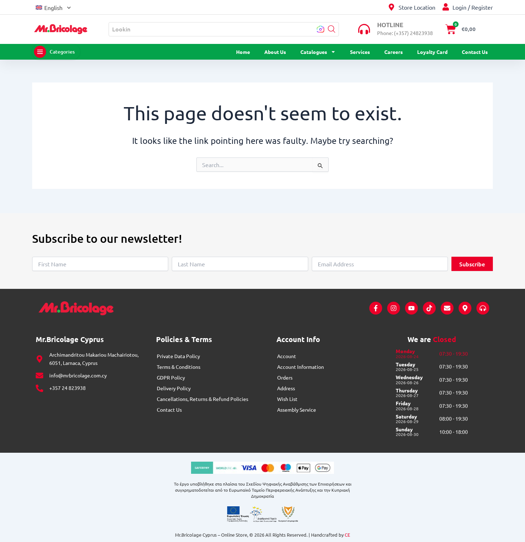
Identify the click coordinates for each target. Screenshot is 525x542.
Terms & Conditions (178, 366)
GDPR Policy (171, 377)
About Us (275, 52)
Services (360, 52)
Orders (284, 377)
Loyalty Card (432, 52)
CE (347, 535)
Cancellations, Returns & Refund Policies (202, 399)
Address (286, 388)
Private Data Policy (178, 356)
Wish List (287, 399)
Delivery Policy (174, 388)
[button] (53, 7)
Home (243, 52)
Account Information (300, 366)
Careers (393, 52)
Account (286, 356)
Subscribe (472, 264)
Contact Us (475, 52)
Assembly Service (296, 409)
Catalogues (313, 52)
